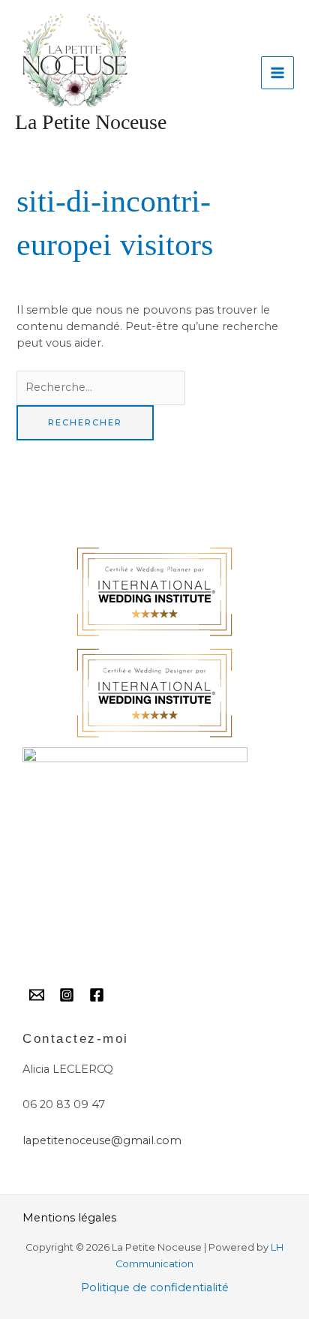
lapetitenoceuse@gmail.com (102, 1140)
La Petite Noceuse (90, 122)
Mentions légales (69, 1217)
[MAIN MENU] (277, 72)
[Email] (36, 994)
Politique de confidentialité (155, 1287)
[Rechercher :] (100, 387)
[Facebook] (96, 994)
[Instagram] (66, 994)
